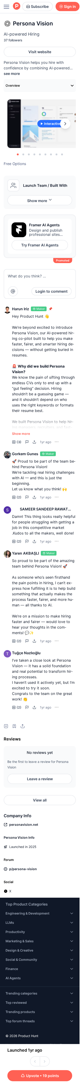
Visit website (39, 51)
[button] (7, 309)
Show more (37, 200)
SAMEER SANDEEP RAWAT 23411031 (44, 509)
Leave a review (40, 779)
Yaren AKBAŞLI (25, 553)
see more (12, 73)
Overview (13, 85)
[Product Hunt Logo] (16, 6)
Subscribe (40, 6)
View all (40, 800)
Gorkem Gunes (25, 453)
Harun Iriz (20, 309)
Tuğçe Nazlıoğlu (26, 653)
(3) (19, 442)
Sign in (70, 6)
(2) (19, 497)
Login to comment (52, 291)
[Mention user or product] (13, 291)
